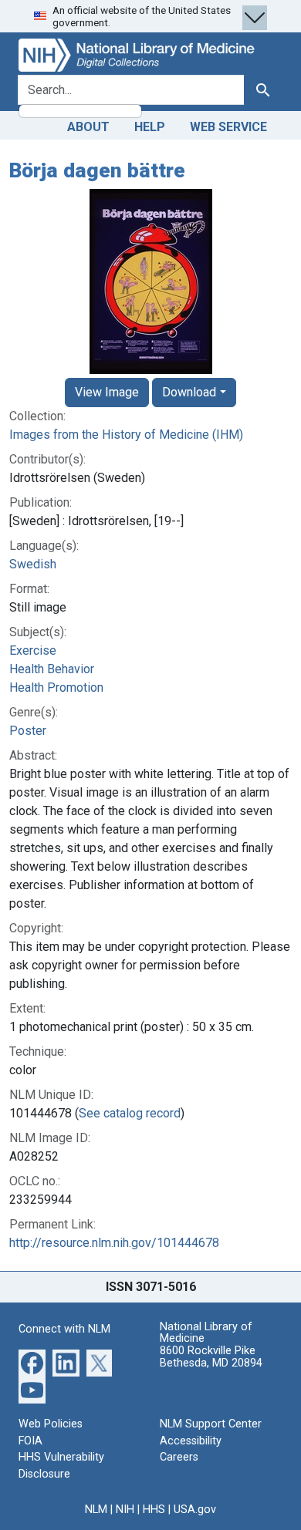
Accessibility (191, 1440)
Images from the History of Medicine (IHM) (126, 434)
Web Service (228, 127)
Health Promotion (56, 687)
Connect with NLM (64, 1329)
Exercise (32, 650)
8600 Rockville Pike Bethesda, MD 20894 (211, 1357)
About (88, 127)
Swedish (32, 564)
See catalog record (130, 1113)
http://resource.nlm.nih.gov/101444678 (114, 1242)
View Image (107, 392)
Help (149, 127)
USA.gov (195, 1509)
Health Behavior (51, 669)
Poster (27, 730)
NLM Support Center (211, 1424)
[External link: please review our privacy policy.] (32, 1362)
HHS (154, 1509)
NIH (125, 1509)
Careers (179, 1457)
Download (189, 392)
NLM (96, 1509)
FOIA (30, 1440)
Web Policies (51, 1424)
